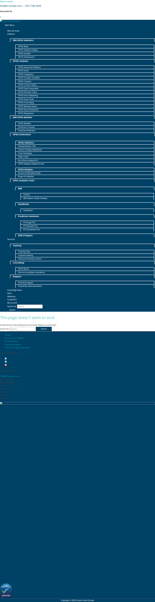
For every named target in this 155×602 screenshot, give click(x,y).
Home (7, 335)
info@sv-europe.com (11, 6)
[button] (11, 310)
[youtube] (6, 365)
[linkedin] (6, 362)
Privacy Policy (11, 341)
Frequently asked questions (17, 347)
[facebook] (6, 359)
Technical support (13, 344)
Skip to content (6, 1)
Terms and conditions (14, 338)
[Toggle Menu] (80, 37)
